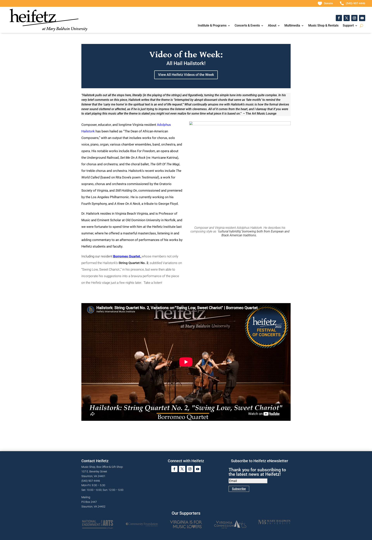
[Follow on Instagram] (354, 18)
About (272, 25)
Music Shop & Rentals (323, 25)
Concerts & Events (247, 25)
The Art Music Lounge (261, 113)
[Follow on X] (347, 18)
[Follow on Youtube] (362, 18)
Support (348, 25)
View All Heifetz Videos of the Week (186, 75)
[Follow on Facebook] (339, 18)
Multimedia (292, 25)
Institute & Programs (212, 25)
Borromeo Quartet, (127, 256)
